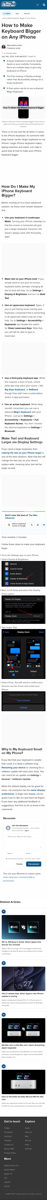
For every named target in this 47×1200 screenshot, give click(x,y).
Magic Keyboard (22, 412)
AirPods (28, 1148)
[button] (37, 5)
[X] (31, 525)
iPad (27, 1144)
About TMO (9, 1148)
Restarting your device (13, 767)
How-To (27, 13)
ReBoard (33, 389)
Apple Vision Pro (11, 1165)
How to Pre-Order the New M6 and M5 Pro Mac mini (23, 1098)
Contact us (8, 1144)
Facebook (8, 1132)
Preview (19, 864)
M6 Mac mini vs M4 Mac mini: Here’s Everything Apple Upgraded (23, 1046)
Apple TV (8, 1173)
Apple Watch (9, 1169)
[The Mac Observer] (8, 5)
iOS (5, 1177)
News (27, 1128)
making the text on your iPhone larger (22, 452)
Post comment (33, 864)
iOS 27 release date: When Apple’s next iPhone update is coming (22, 995)
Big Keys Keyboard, (15, 389)
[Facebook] (44, 525)
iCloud (7, 1186)
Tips (17, 13)
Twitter (7, 1128)
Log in (27, 831)
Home (8, 13)
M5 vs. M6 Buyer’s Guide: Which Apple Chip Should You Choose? (21, 943)
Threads (7, 1140)
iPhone (28, 1140)
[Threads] (37, 525)
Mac (27, 1136)
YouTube (7, 1136)
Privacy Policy (10, 1152)
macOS (7, 1182)
